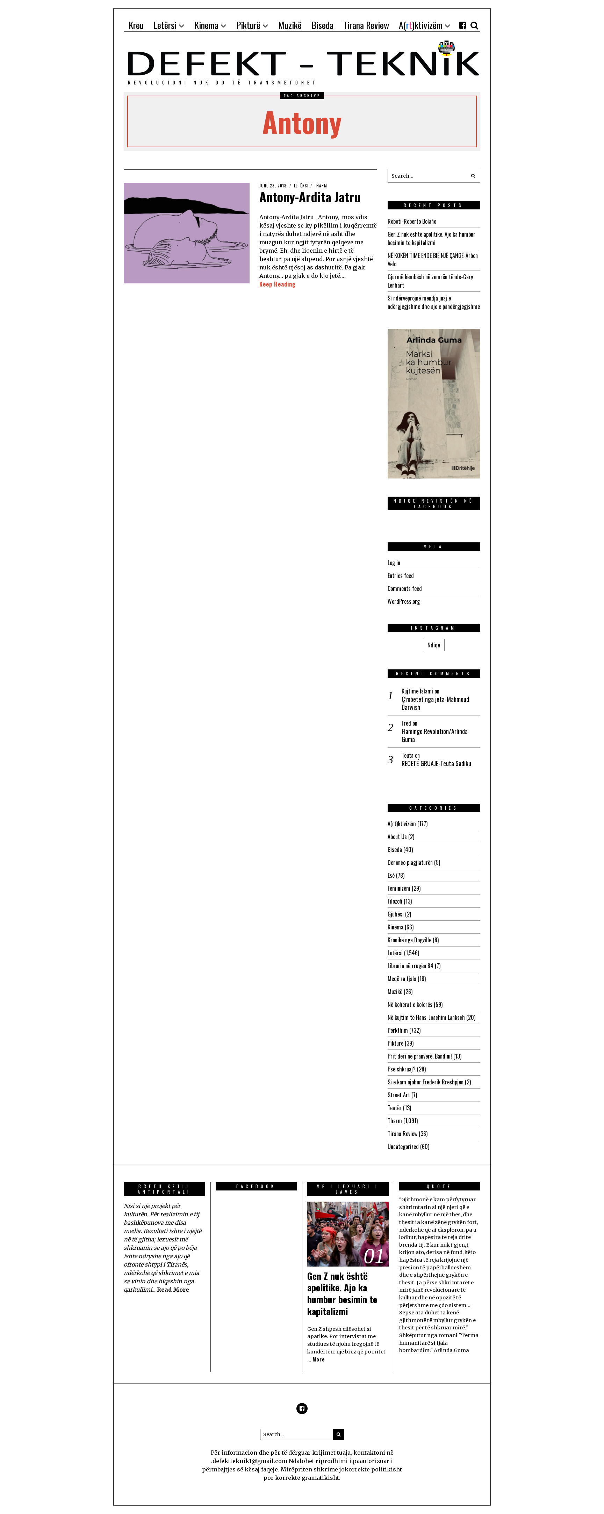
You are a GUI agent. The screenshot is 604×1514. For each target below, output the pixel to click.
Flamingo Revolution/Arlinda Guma (435, 735)
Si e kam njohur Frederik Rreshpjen (425, 1082)
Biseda (395, 849)
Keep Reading (277, 284)
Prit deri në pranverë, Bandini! (420, 1056)
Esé (391, 875)
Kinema (395, 927)
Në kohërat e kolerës (410, 1004)
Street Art (399, 1095)
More (318, 1359)
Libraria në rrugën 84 (410, 966)
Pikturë (395, 1043)
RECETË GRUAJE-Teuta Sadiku (436, 763)
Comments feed (405, 588)
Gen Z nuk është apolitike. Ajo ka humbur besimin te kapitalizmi (431, 238)
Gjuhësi (396, 914)
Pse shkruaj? (402, 1069)
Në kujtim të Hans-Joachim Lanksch (426, 1017)
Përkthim (398, 1030)
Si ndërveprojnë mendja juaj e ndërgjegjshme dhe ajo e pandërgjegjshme (434, 302)
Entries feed (401, 575)
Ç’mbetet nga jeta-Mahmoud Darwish (435, 703)
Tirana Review (402, 1133)
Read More (173, 1289)
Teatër (395, 1108)
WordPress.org (404, 601)
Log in (394, 562)
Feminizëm (399, 888)
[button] (473, 176)
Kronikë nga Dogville (409, 940)
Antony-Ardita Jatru (310, 196)
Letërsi (301, 185)
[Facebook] (462, 25)
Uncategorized (403, 1146)
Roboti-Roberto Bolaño (412, 221)
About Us (397, 836)
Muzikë (395, 991)
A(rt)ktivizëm (402, 823)
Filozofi (395, 901)
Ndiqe (433, 645)
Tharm (320, 185)
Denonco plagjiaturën (410, 862)
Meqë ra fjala (402, 978)
